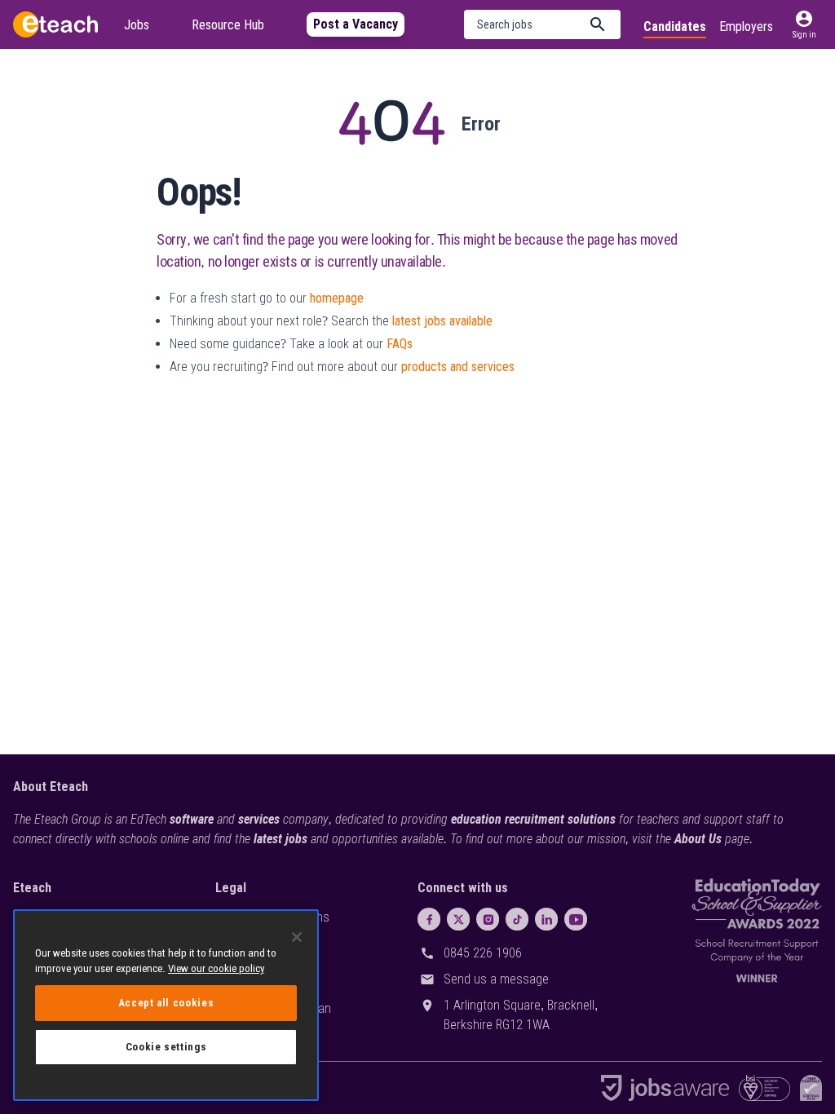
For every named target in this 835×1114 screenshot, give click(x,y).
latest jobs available (442, 321)
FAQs (400, 343)
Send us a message (496, 979)
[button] (542, 24)
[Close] (297, 937)
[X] (458, 919)
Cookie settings (166, 1047)
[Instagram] (487, 919)
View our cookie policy (216, 968)
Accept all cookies (166, 1003)
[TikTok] (517, 919)
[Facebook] (429, 919)
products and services (458, 366)
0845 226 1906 (483, 953)
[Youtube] (575, 919)
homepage (337, 298)
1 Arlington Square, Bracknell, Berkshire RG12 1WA (521, 1014)
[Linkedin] (546, 919)
